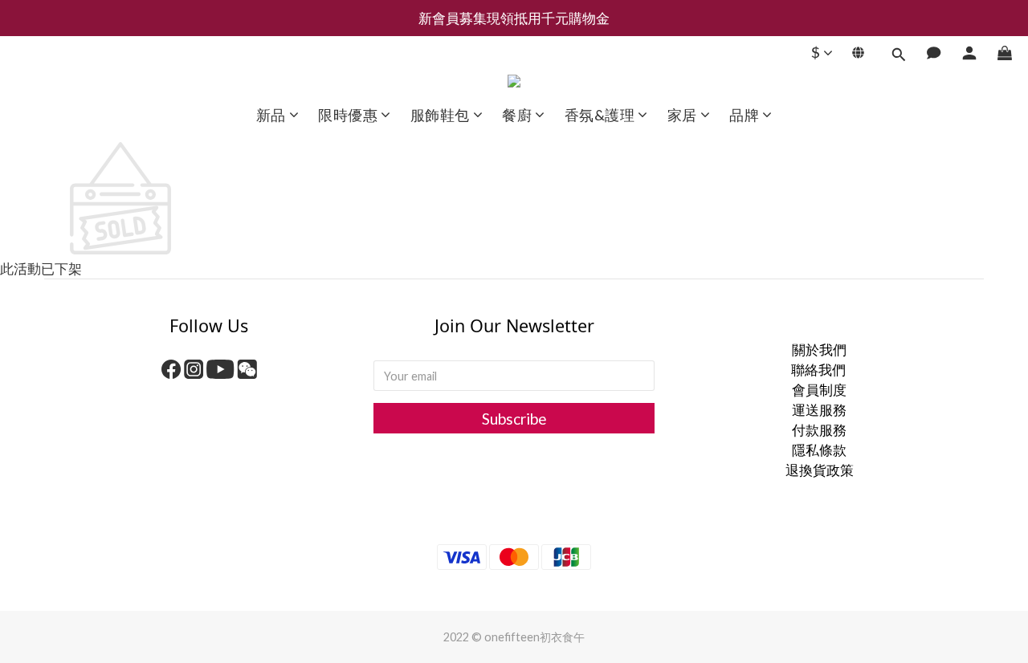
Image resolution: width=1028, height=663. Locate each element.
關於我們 (819, 349)
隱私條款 (819, 449)
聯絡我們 (819, 369)
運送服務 (819, 409)
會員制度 (819, 389)
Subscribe (514, 418)
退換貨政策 (819, 470)
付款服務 (819, 429)
